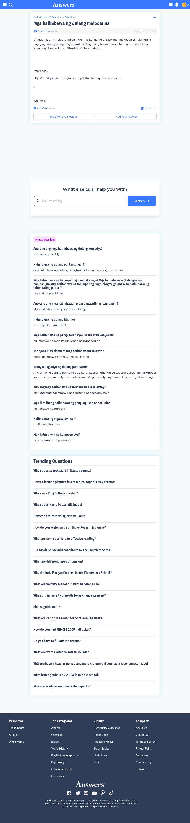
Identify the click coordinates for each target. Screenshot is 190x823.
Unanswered (16, 741)
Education (70, 17)
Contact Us (142, 734)
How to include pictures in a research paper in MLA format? (74, 482)
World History (59, 748)
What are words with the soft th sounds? (61, 652)
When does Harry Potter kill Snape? (57, 505)
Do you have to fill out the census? (57, 641)
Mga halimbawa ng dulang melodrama (71, 23)
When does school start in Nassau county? (62, 471)
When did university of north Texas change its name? (69, 595)
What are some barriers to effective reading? (64, 539)
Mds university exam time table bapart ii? (62, 686)
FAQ (96, 762)
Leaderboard (16, 728)
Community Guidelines (107, 728)
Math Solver (101, 755)
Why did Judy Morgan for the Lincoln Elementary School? (72, 573)
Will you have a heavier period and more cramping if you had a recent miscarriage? (90, 664)
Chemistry (57, 734)
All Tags (13, 734)
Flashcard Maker (103, 741)
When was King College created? (55, 493)
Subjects (37, 17)
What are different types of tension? (58, 561)
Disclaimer (142, 755)
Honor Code (101, 734)
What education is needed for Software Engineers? (68, 618)
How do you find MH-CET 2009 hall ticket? (62, 629)
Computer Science (62, 769)
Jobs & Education (53, 17)
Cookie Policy (144, 762)
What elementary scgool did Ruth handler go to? (66, 584)
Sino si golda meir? (46, 607)
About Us (141, 728)
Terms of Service (146, 741)
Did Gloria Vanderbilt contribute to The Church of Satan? (72, 550)
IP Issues (141, 769)
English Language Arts (64, 755)
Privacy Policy (144, 748)
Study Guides (101, 748)
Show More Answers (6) (63, 116)
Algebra (55, 728)
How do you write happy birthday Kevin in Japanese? (69, 527)
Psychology (58, 762)
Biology (55, 741)
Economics (57, 776)
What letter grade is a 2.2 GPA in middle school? (66, 675)
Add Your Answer (126, 116)
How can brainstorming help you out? (59, 516)
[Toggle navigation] (5, 4)
